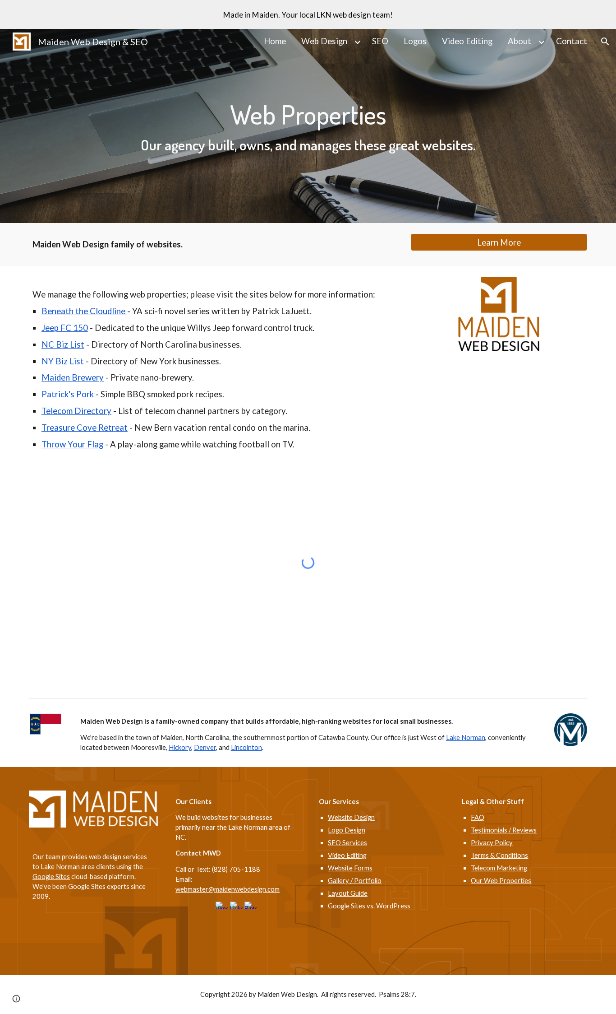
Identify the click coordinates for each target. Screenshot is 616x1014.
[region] (308, 14)
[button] (605, 41)
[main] (308, 126)
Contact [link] (571, 41)
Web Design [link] (324, 41)
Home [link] (275, 41)
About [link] (519, 41)
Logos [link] (415, 41)
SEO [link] (380, 41)
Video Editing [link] (467, 41)
